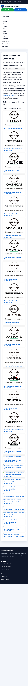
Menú (25, 6)
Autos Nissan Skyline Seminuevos (10, 279)
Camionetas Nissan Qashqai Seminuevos (12, 193)
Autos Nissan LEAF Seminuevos (14, 496)
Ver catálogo (4, 576)
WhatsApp (7, 9)
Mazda (5, 33)
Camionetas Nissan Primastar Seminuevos (13, 214)
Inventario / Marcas (7, 14)
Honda (5, 21)
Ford (4, 31)
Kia (4, 28)
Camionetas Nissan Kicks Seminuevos (12, 502)
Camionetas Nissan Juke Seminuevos (11, 171)
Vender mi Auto (6, 43)
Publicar (20, 9)
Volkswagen (6, 24)
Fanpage (3, 2)
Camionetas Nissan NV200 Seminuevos (12, 236)
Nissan (5, 19)
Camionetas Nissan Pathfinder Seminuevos (13, 430)
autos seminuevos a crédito (9, 95)
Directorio (5, 46)
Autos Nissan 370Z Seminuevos (14, 536)
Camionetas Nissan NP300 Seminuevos (12, 468)
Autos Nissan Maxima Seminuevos (10, 482)
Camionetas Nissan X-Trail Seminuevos (12, 345)
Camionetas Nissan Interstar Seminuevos (13, 149)
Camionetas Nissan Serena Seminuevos (12, 301)
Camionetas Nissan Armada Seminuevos (12, 515)
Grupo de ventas (8, 2)
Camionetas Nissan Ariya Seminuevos (11, 323)
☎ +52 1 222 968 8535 (6, 1)
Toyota (5, 26)
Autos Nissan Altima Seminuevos (10, 522)
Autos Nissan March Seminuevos (10, 489)
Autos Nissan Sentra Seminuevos (10, 408)
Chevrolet (6, 16)
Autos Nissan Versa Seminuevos (14, 366)
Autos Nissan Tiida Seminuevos (14, 128)
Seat (4, 36)
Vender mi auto (5, 579)
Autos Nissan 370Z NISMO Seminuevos (12, 530)
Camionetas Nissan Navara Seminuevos (12, 258)
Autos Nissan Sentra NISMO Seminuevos (12, 387)
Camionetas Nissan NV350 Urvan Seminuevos (12, 452)
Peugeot (5, 38)
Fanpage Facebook (6, 566)
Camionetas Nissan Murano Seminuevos (12, 475)
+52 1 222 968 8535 (6, 564)
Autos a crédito (6, 41)
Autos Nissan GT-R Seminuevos (14, 509)
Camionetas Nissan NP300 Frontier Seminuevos (12, 461)
